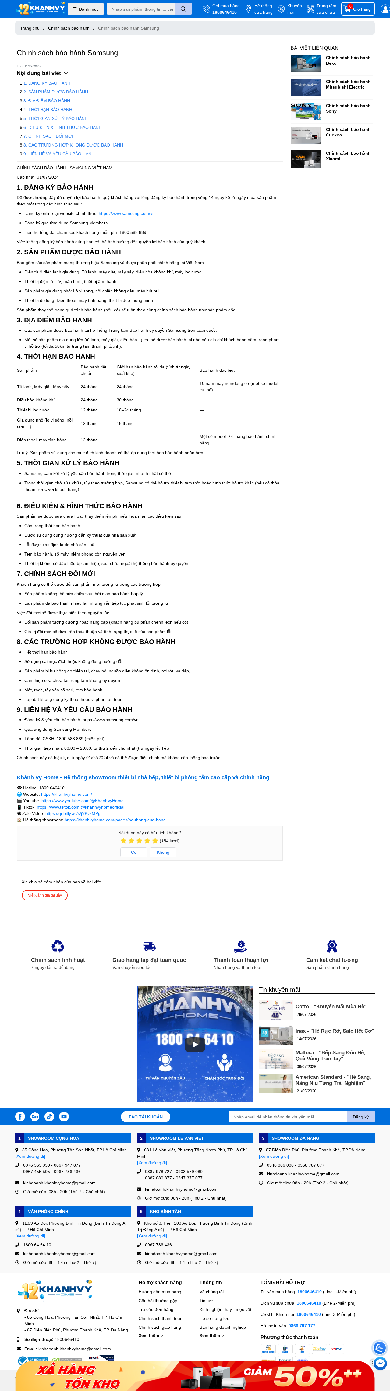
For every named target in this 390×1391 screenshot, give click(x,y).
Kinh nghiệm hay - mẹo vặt (225, 1309)
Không (163, 852)
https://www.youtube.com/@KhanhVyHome (82, 800)
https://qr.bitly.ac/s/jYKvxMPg (73, 813)
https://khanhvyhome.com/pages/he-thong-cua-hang (115, 819)
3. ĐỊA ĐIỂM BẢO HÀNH (46, 100)
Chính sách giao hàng (160, 1327)
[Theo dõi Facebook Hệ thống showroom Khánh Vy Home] (20, 1116)
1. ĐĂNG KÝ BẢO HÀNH (46, 82)
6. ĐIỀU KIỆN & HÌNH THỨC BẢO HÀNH (62, 127)
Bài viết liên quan (315, 48)
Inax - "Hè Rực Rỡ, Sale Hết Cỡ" (335, 1031)
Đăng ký (361, 1116)
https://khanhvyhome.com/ (66, 794)
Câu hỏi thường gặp (158, 1300)
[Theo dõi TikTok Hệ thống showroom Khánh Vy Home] (49, 1116)
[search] (183, 9)
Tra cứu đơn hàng (156, 1309)
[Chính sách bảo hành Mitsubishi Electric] (306, 87)
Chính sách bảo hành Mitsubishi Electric (348, 84)
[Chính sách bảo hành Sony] (306, 111)
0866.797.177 (302, 1325)
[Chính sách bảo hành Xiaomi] (306, 159)
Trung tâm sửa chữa (326, 9)
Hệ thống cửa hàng (263, 9)
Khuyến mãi (294, 9)
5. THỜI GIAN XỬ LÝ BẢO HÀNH (55, 118)
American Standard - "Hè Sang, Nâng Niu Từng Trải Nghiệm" (333, 1080)
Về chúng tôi (212, 1291)
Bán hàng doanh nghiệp (223, 1327)
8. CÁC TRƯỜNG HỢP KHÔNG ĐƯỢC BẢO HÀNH (73, 144)
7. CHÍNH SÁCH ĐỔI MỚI (48, 136)
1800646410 (224, 12)
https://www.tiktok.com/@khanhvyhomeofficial (80, 807)
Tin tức (206, 1300)
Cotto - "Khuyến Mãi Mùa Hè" (331, 1006)
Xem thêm (149, 1335)
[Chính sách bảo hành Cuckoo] (306, 135)
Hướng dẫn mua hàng (160, 1291)
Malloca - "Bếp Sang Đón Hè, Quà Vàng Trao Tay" (330, 1056)
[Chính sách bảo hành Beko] (306, 63)
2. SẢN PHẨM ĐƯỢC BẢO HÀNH (55, 91)
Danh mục (89, 9)
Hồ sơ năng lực (214, 1318)
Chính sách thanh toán (161, 1318)
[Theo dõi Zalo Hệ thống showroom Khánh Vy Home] (35, 1116)
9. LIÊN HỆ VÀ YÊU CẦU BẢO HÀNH (58, 153)
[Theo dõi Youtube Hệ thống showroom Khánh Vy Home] (64, 1116)
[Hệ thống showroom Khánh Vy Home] (40, 9)
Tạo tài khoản (146, 1116)
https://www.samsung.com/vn (127, 213)
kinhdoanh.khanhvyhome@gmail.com (74, 1348)
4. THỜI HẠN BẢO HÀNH (47, 109)
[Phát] (195, 1044)
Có (133, 852)
